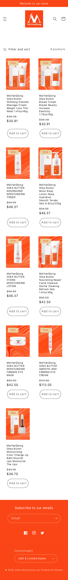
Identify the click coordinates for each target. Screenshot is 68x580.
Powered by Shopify (52, 570)
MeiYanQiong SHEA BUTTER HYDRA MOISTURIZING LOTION (16, 280)
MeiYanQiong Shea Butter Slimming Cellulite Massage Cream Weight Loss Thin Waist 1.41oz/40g (18, 103)
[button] (5, 19)
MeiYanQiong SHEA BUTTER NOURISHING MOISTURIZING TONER (16, 191)
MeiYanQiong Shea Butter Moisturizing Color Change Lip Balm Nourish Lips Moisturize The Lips (17, 455)
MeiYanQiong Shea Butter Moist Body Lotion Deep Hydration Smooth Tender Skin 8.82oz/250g (50, 194)
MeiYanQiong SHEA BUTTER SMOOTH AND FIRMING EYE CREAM (48, 369)
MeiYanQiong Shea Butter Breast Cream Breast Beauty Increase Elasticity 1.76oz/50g (48, 105)
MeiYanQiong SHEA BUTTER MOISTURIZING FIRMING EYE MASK (16, 369)
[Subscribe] (56, 518)
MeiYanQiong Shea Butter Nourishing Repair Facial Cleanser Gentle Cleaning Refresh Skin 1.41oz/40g (50, 283)
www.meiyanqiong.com (27, 570)
